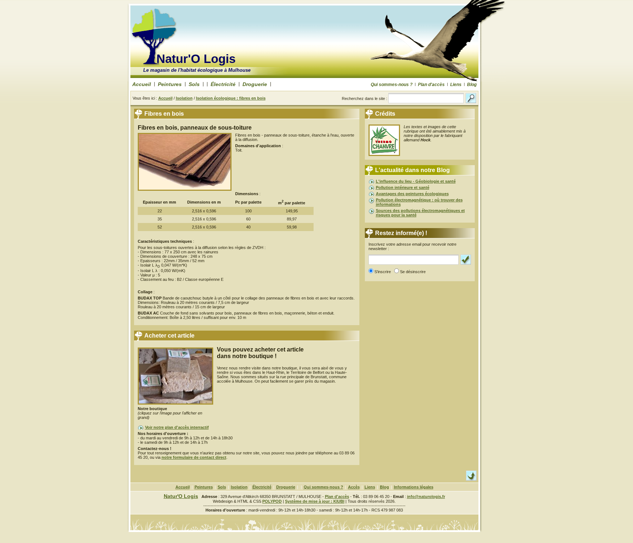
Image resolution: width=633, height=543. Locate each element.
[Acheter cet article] (175, 405)
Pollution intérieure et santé (402, 187)
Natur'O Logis (196, 59)
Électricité (223, 84)
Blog (472, 84)
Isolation (184, 98)
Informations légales (413, 487)
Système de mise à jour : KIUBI (314, 501)
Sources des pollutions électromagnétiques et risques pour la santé (420, 212)
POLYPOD (272, 501)
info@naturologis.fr (426, 496)
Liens (456, 84)
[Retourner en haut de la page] (471, 479)
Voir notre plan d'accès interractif (177, 427)
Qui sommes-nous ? (391, 84)
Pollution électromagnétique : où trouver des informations (419, 202)
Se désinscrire (414, 271)
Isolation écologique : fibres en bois (231, 98)
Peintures (170, 84)
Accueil (141, 84)
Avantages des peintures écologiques (412, 193)
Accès (354, 487)
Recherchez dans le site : (365, 98)
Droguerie (255, 84)
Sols (194, 84)
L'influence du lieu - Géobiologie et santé (416, 181)
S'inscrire (383, 271)
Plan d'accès (431, 84)
